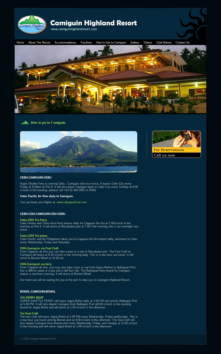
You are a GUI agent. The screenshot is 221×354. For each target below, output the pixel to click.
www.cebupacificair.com (72, 202)
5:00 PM (28, 304)
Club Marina (163, 42)
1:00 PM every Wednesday (86, 316)
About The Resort (39, 42)
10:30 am (58, 258)
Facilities (86, 42)
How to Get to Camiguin (111, 42)
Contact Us (183, 42)
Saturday (63, 242)
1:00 (73, 307)
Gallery (134, 42)
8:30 (51, 254)
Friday (48, 242)
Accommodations (65, 42)
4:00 (78, 320)
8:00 (100, 304)
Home (20, 42)
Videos (148, 42)
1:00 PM (98, 301)
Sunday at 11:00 (117, 323)
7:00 (111, 223)
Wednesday (35, 242)
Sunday (123, 316)
